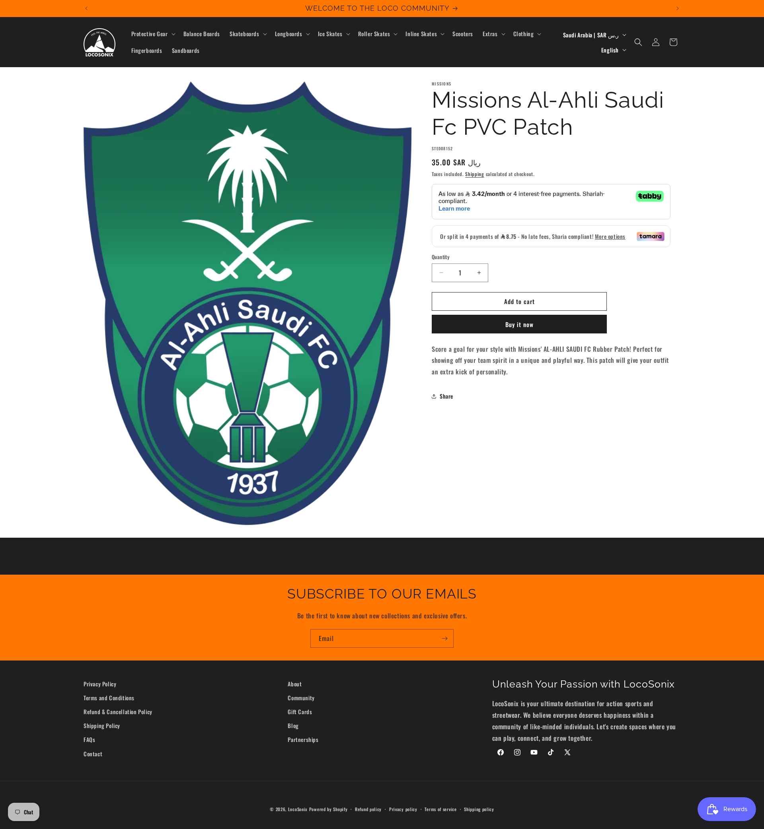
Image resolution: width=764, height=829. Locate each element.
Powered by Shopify (328, 809)
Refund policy (368, 809)
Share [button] (446, 396)
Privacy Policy (100, 684)
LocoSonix (298, 809)
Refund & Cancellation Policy (118, 712)
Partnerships (303, 740)
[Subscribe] (444, 638)
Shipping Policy (102, 726)
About (295, 684)
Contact (93, 754)
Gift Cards (300, 712)
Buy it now (519, 324)
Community (301, 698)
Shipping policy (479, 809)
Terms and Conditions (109, 698)
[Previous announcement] (86, 8)
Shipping (474, 173)
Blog (293, 726)
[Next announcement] (677, 8)
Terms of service (440, 809)
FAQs (89, 740)
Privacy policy (403, 809)
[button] (153, 33)
